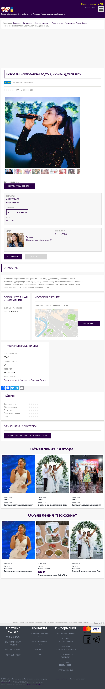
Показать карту (89, 323)
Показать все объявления (39, 240)
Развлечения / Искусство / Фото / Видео (25, 380)
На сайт (10, 220)
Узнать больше (83, 623)
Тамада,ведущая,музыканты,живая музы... (27, 505)
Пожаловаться (36, 257)
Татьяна (29, 237)
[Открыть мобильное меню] (101, 9)
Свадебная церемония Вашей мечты (57, 505)
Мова (88, 7)
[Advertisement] (52, 48)
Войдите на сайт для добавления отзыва (27, 436)
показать (22, 212)
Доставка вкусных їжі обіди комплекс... (59, 575)
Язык (94, 7)
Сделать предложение (18, 186)
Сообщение (12, 257)
